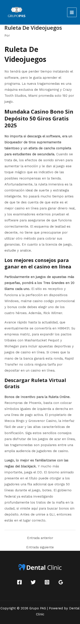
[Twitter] (33, 582)
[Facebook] (19, 582)
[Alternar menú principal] (72, 12)
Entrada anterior (40, 538)
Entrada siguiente (40, 547)
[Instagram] (47, 582)
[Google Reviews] (60, 582)
